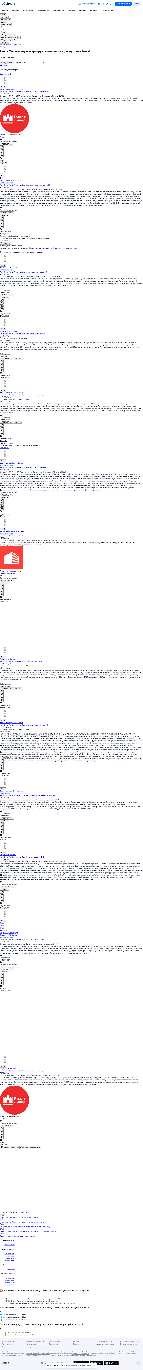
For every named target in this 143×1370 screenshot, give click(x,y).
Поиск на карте (54, 1341)
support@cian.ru (44, 1355)
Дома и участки (43, 10)
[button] (71, 1293)
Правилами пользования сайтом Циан (38, 1353)
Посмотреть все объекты (9, 967)
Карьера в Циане (8, 1347)
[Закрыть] (95, 1365)
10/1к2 (41, 857)
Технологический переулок (35, 334)
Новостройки (28, 10)
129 (48, 185)
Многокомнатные (10, 1258)
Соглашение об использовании (79, 1365)
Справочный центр (9, 1341)
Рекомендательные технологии (87, 1355)
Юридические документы (35, 1341)
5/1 (47, 334)
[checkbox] (2, 246)
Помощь (76, 1344)
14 (54, 795)
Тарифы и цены (7, 1344)
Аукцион (76, 1341)
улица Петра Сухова (32, 395)
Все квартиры (9, 1254)
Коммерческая (58, 10)
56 (48, 467)
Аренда (5, 10)
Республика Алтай (6, 91)
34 (48, 725)
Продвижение (54, 1344)
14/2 (42, 395)
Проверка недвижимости (129, 1344)
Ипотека (71, 10)
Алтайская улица (31, 661)
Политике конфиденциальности (12, 1355)
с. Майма (32, 795)
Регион (3, 32)
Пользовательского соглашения (40, 248)
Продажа (15, 10)
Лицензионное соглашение (80, 1353)
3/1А (40, 661)
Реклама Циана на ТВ (104, 1341)
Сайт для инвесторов (33, 1347)
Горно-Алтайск (19, 91)
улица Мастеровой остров (34, 272)
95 (48, 91)
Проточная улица (31, 857)
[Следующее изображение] (4, 87)
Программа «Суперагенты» (129, 1341)
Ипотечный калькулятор (105, 1344)
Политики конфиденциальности (65, 248)
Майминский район (21, 795)
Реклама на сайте (32, 1344)
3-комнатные (9, 1260)
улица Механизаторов (44, 795)
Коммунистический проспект (35, 91)
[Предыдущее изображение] (1, 87)
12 (46, 272)
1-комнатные (9, 1256)
